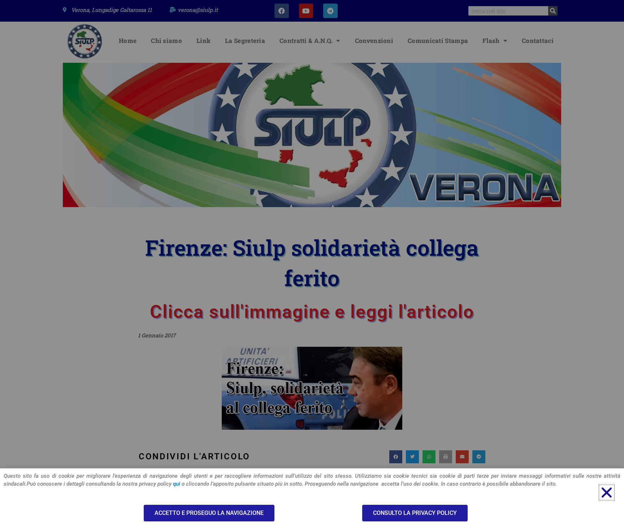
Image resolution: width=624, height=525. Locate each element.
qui (176, 484)
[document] (312, 262)
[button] (606, 492)
